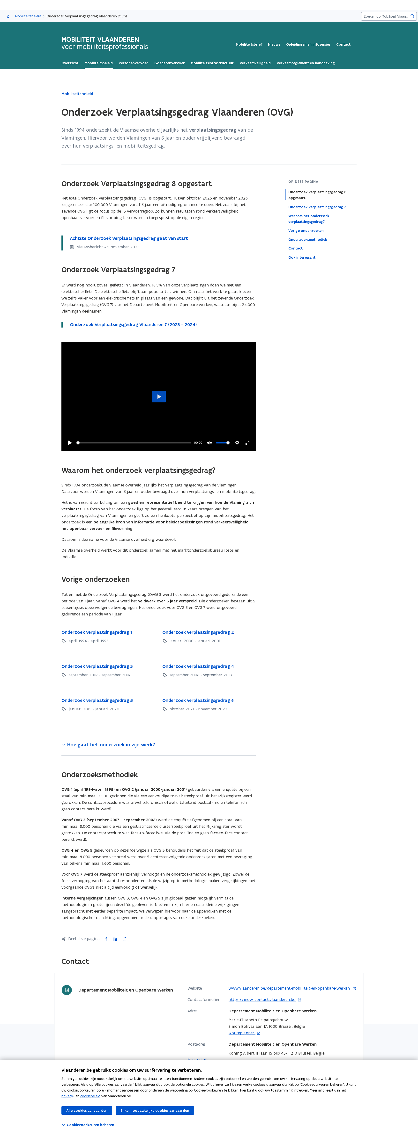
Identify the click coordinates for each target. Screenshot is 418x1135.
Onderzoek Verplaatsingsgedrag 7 (317, 206)
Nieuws (274, 44)
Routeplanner (242, 1033)
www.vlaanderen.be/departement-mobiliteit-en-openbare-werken (290, 988)
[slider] (133, 443)
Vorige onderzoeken (306, 230)
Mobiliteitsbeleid (28, 16)
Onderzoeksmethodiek (307, 239)
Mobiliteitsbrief (249, 44)
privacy (67, 1096)
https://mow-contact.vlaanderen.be (262, 1000)
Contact (343, 44)
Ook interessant (301, 257)
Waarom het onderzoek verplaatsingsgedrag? (308, 218)
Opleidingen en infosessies (308, 44)
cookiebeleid (90, 1096)
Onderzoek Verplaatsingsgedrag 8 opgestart (317, 195)
